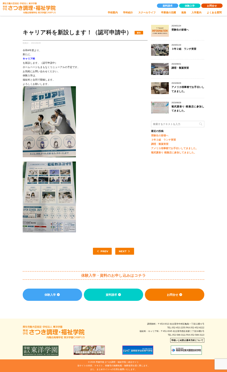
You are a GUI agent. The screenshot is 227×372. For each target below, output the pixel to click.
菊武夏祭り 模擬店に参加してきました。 (173, 152)
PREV (104, 251)
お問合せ (212, 5)
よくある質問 (214, 12)
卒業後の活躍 (168, 12)
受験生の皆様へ (180, 29)
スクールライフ (147, 12)
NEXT (123, 251)
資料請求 (168, 5)
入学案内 (196, 12)
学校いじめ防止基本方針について (187, 340)
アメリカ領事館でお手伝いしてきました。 (174, 148)
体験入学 (190, 5)
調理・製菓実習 (180, 67)
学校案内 (113, 12)
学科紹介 (128, 12)
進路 (183, 12)
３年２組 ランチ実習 (183, 48)
